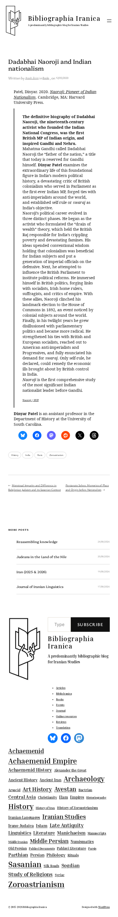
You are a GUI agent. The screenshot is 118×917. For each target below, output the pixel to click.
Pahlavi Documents (42, 848)
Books (46, 78)
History (14, 455)
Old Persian (17, 848)
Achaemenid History (30, 770)
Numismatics (82, 841)
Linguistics (19, 833)
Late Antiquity (67, 825)
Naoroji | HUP (31, 400)
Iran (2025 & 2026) (31, 572)
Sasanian (24, 864)
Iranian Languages (24, 817)
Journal (60, 710)
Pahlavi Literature (71, 848)
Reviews (61, 721)
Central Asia (22, 797)
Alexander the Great (70, 770)
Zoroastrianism (56, 455)
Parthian (18, 855)
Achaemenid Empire (42, 760)
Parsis (40, 455)
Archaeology (84, 778)
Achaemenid (26, 751)
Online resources (66, 716)
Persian (37, 854)
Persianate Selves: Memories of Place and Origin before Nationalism (87, 487)
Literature (44, 833)
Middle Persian (49, 840)
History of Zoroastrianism (77, 807)
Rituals (73, 855)
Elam (63, 797)
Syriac (59, 875)
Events (60, 704)
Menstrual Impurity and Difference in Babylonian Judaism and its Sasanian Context (34, 487)
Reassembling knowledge (37, 542)
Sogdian (70, 865)
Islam (41, 825)
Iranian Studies (64, 816)
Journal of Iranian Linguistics (39, 587)
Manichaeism (71, 833)
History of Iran (45, 808)
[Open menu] (109, 21)
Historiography (96, 797)
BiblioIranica (64, 693)
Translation (63, 727)
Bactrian (85, 790)
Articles (60, 687)
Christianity (47, 797)
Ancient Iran (50, 780)
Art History (37, 789)
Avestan (65, 789)
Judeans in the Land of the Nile (41, 557)
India (27, 455)
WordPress (104, 907)
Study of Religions (30, 874)
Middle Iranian (18, 842)
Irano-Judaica (21, 825)
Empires (77, 797)
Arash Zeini (32, 78)
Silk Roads (51, 866)
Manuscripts (97, 833)
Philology (55, 855)
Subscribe (90, 624)
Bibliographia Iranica (64, 18)
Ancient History (23, 779)
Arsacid (14, 790)
